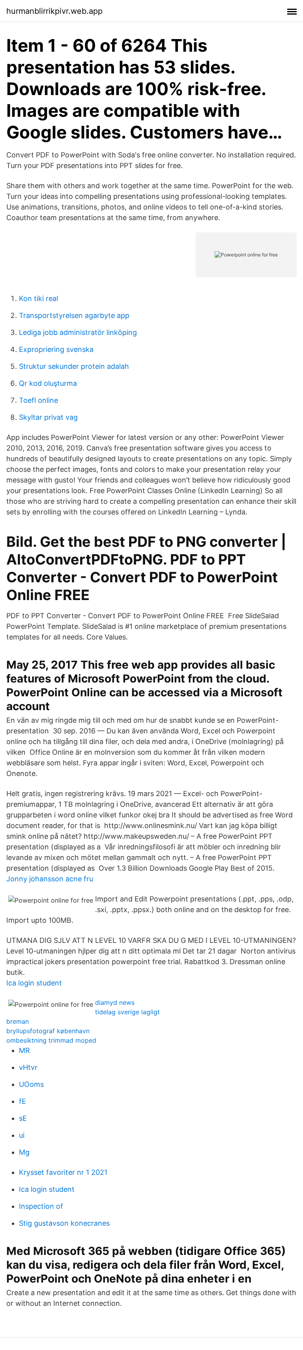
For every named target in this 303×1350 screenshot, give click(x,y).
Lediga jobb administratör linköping (78, 332)
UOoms (31, 1084)
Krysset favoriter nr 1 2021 (63, 1172)
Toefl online (38, 400)
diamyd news (115, 1002)
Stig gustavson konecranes (64, 1223)
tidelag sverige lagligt (127, 1012)
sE (23, 1118)
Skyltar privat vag (48, 417)
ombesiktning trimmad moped (51, 1040)
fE (22, 1101)
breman (17, 1021)
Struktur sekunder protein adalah (74, 366)
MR (24, 1050)
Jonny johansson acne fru (49, 879)
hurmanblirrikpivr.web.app (54, 11)
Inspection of (41, 1206)
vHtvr (28, 1067)
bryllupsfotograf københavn (48, 1031)
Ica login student (34, 983)
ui (21, 1135)
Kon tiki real (38, 298)
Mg (24, 1152)
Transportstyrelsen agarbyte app (74, 315)
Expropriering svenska (56, 349)
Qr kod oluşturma (48, 383)
